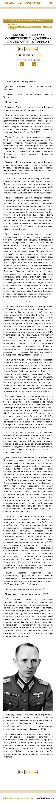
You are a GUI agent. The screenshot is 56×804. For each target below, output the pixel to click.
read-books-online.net (24, 3)
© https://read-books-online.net (18, 798)
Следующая (31, 49)
